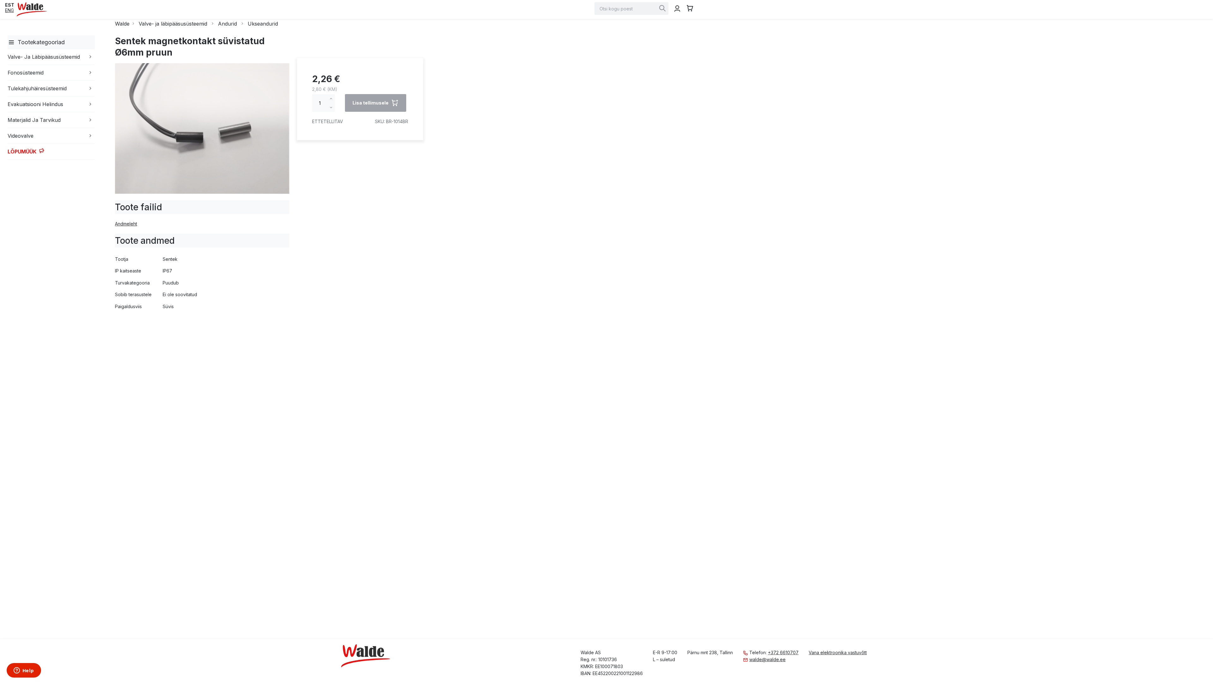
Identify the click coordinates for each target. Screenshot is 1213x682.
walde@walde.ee (767, 659)
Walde (122, 24)
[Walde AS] (32, 9)
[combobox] (631, 8)
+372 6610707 (783, 652)
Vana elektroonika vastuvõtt (838, 652)
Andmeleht (126, 223)
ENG (9, 10)
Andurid (227, 24)
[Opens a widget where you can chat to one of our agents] (23, 671)
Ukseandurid (263, 24)
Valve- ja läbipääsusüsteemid (173, 24)
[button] (9, 5)
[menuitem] (11, 42)
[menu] (50, 97)
